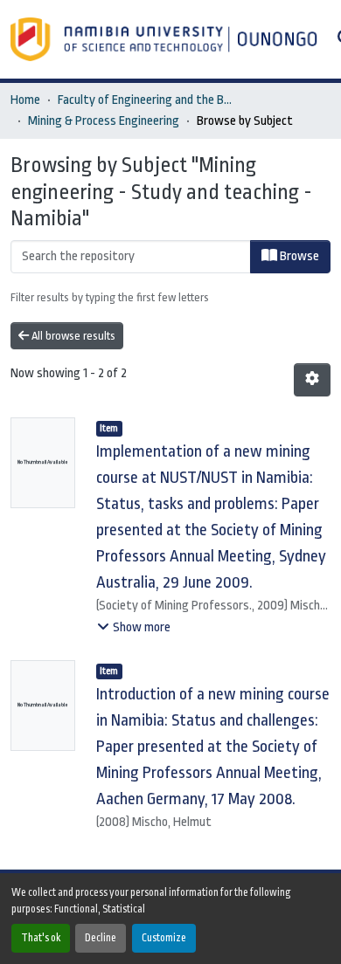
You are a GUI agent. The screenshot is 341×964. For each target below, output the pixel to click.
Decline (100, 938)
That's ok (40, 938)
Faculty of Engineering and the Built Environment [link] (145, 100)
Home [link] (25, 100)
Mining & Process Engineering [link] (103, 121)
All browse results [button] (72, 335)
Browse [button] (298, 256)
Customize (164, 938)
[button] (165, 39)
